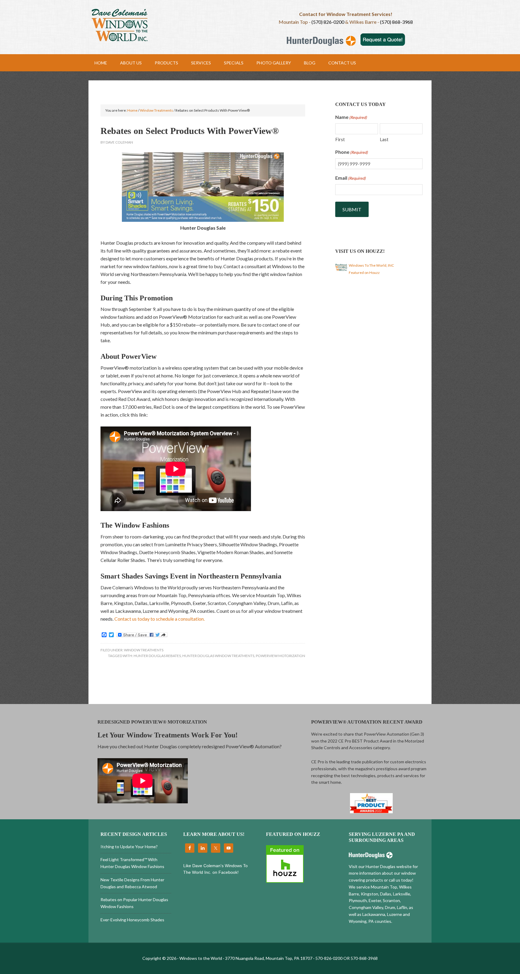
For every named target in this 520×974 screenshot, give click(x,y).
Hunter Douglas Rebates (157, 655)
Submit (351, 209)
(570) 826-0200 (327, 22)
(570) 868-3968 (396, 22)
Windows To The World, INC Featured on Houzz (371, 269)
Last (384, 139)
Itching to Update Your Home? (129, 846)
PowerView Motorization (280, 655)
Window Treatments (143, 650)
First (340, 139)
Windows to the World (174, 25)
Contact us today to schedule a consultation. (159, 619)
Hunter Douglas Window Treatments (218, 655)
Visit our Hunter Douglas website (380, 866)
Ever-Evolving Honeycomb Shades (132, 919)
